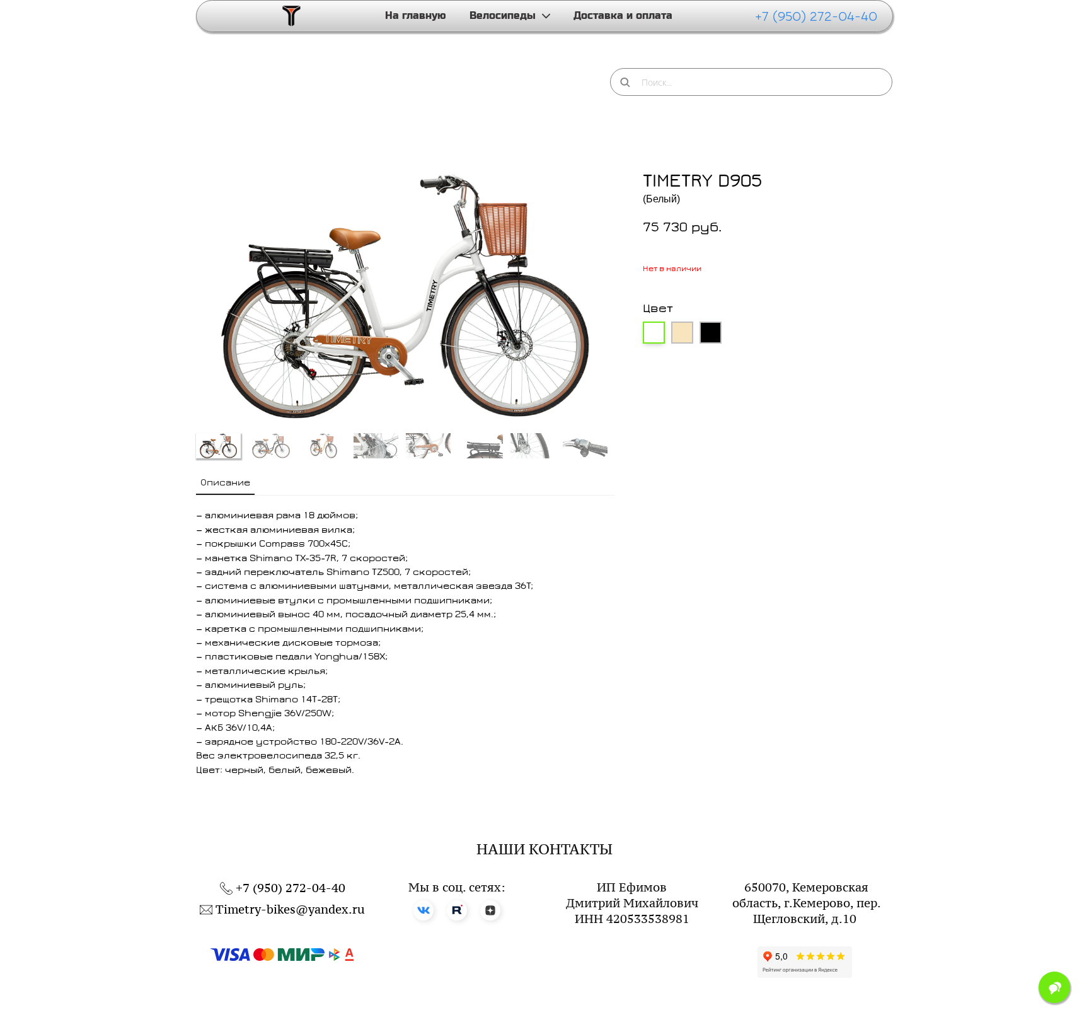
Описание (225, 482)
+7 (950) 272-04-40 (816, 16)
